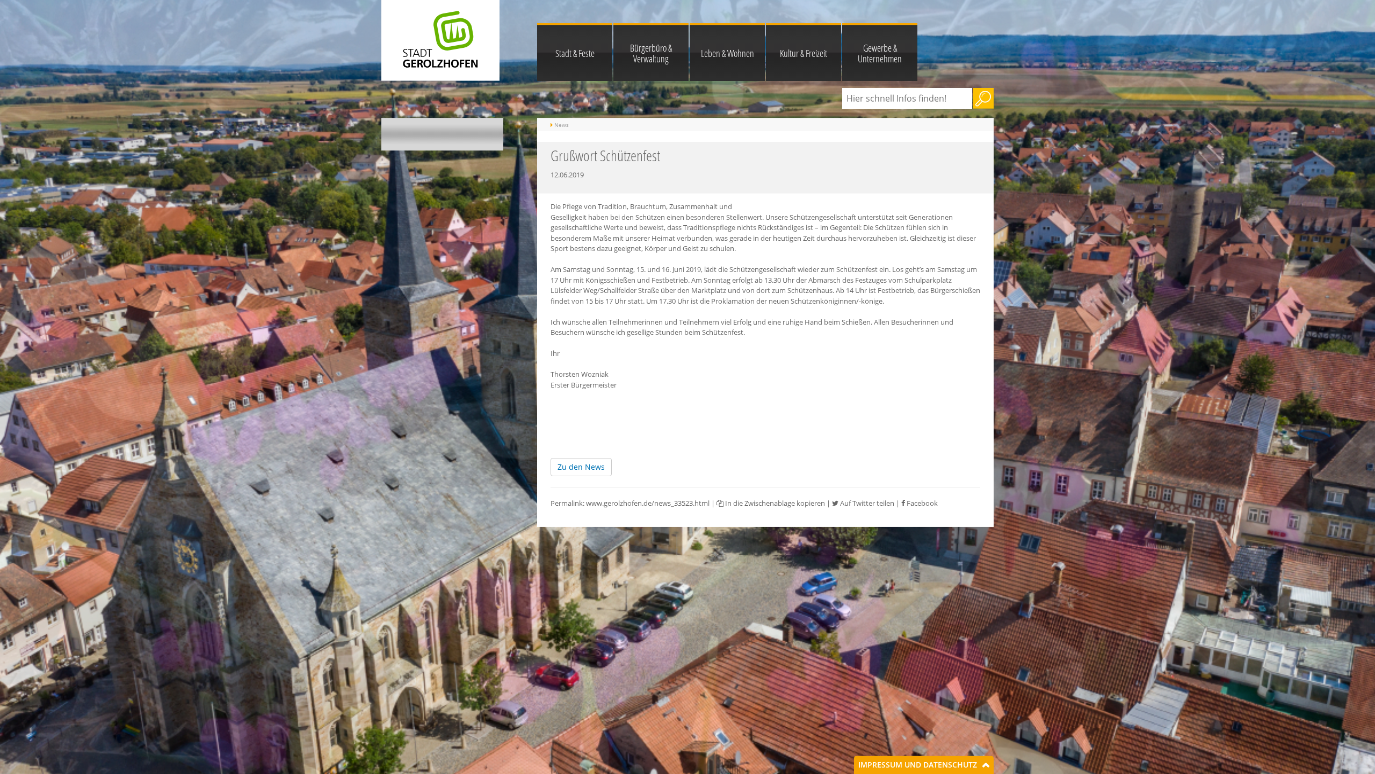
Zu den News (581, 467)
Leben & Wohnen (727, 53)
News (561, 124)
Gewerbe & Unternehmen (880, 53)
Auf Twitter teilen (866, 503)
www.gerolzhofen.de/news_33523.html (648, 503)
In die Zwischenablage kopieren (774, 503)
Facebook (921, 503)
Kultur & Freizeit (803, 53)
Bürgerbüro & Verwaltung (651, 53)
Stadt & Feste (575, 53)
